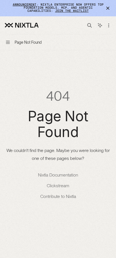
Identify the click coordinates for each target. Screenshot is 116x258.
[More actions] (108, 25)
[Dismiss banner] (107, 8)
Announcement (24, 4)
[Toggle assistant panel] (99, 25)
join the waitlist (72, 11)
